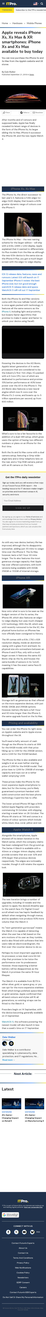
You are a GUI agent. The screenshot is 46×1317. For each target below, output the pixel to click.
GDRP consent (23, 1282)
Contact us (23, 1253)
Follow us (26, 112)
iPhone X (6, 311)
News (31, 74)
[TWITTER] (5, 1043)
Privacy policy (23, 1262)
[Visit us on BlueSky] (31, 1232)
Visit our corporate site (33, 1207)
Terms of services (33, 517)
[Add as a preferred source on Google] (10, 1215)
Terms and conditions (23, 1258)
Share (8, 112)
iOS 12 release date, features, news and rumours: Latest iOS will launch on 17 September (22, 277)
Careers (23, 1287)
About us (23, 1248)
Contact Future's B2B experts (23, 1292)
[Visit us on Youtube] (24, 1232)
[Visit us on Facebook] (8, 1232)
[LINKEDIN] (12, 1043)
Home (5, 23)
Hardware (17, 23)
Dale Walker (10, 72)
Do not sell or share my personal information (23, 1297)
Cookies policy (23, 1272)
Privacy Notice (36, 519)
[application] (23, 341)
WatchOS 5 (8, 1021)
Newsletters (23, 1277)
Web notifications (23, 1267)
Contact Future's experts (23, 1243)
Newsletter (39, 112)
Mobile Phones (34, 23)
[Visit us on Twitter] (16, 1232)
